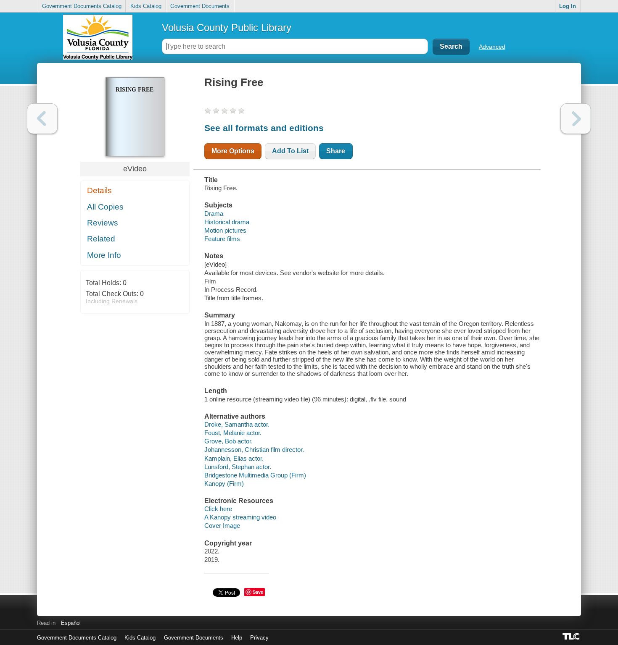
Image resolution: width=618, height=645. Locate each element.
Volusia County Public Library (226, 27)
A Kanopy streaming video (240, 517)
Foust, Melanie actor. (232, 432)
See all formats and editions (264, 128)
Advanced (492, 46)
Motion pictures (225, 230)
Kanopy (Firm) (224, 483)
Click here (218, 508)
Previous (42, 118)
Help (236, 638)
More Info (104, 255)
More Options (232, 151)
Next (575, 118)
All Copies (105, 206)
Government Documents (200, 6)
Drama (213, 213)
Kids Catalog (145, 6)
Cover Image (222, 525)
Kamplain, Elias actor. (234, 458)
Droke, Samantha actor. (236, 424)
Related (101, 238)
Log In (567, 6)
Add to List (290, 151)
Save (258, 592)
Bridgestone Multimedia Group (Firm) (255, 475)
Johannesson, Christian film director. (254, 449)
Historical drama (226, 221)
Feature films (222, 238)
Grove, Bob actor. (228, 441)
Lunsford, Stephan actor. (237, 466)
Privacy (259, 638)
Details (99, 190)
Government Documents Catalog (81, 6)
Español (71, 623)
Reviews (102, 222)
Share (335, 151)
